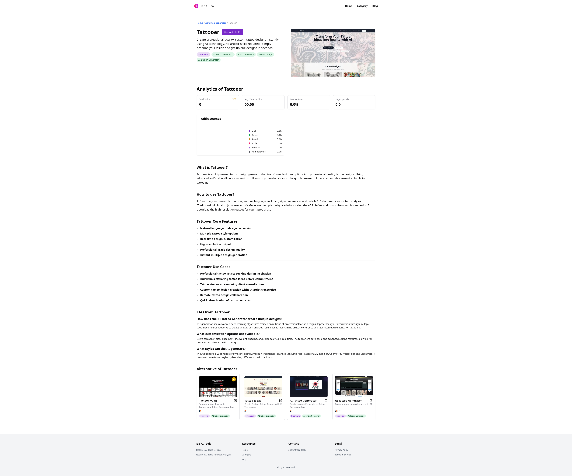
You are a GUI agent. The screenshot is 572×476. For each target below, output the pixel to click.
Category (362, 6)
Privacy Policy (341, 449)
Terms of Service (343, 454)
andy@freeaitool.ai (297, 449)
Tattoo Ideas (252, 400)
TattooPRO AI (208, 400)
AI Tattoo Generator (215, 22)
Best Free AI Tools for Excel (208, 449)
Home (348, 6)
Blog (375, 6)
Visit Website (230, 32)
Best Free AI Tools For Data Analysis (213, 454)
